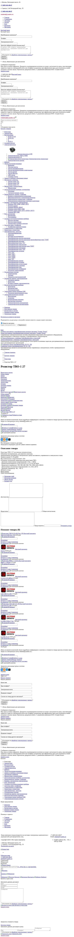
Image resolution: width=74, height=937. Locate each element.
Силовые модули (9, 766)
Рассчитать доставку (21, 431)
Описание (4, 399)
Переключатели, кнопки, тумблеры (15, 779)
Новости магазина (8, 323)
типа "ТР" (11, 259)
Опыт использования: (7, 473)
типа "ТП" (11, 252)
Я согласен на (18, 55)
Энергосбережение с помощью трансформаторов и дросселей (20, 339)
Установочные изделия (11, 792)
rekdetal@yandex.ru (60, 836)
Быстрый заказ (5, 30)
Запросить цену (17, 934)
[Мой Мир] (7, 439)
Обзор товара (5, 394)
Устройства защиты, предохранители (15, 794)
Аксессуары (4, 402)
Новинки (7, 307)
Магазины (7, 27)
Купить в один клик (21, 905)
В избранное (4, 543)
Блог (5, 24)
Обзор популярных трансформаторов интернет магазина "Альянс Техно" (23, 333)
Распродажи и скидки (11, 310)
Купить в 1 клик (17, 428)
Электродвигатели (10, 768)
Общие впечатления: (49, 511)
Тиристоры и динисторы (12, 789)
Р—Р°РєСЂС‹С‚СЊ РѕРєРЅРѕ (27, 867)
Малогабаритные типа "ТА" (16, 243)
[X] (9, 439)
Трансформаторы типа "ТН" (16, 249)
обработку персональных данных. (21, 55)
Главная (6, 17)
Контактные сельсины (15, 301)
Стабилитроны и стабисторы (13, 787)
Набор (3, 395)
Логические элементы (11, 774)
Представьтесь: (39, 525)
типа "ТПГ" (11, 254)
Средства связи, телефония (12, 786)
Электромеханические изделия (13, 798)
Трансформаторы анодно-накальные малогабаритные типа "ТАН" (28, 239)
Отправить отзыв (66, 525)
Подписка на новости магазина (10, 317)
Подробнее (4, 540)
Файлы (3, 408)
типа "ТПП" (12, 257)
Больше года (8, 481)
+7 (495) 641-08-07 (6, 857)
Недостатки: (4, 511)
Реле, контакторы (9, 782)
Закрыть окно (5, 71)
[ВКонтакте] (2, 439)
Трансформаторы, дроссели (12, 790)
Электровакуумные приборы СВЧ (14, 797)
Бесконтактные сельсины (15, 299)
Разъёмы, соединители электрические (16, 781)
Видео (3, 410)
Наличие (3, 407)
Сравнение (14, 542)
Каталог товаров (6, 128)
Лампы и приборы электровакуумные (16, 773)
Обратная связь (5, 855)
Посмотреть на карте (7, 846)
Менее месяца (8, 479)
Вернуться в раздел (7, 392)
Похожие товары (6, 405)
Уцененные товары (10, 314)
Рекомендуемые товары (11, 312)
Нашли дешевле (17, 429)
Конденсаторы (8, 765)
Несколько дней (9, 476)
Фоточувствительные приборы (13, 795)
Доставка (7, 20)
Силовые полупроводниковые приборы (16, 784)
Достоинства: (5, 497)
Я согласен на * (18, 903)
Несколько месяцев (10, 478)
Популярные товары (10, 309)
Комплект (4, 397)
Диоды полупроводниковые (13, 771)
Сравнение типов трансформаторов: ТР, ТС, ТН (15, 346)
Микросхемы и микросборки (13, 776)
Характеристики (6, 400)
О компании (8, 19)
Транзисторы (8, 763)
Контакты (7, 25)
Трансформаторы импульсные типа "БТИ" (21, 246)
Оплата (6, 22)
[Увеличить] (8, 412)
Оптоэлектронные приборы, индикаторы (17, 777)
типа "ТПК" (11, 256)
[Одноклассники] (4, 439)
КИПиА (6, 769)
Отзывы (3, 403)
